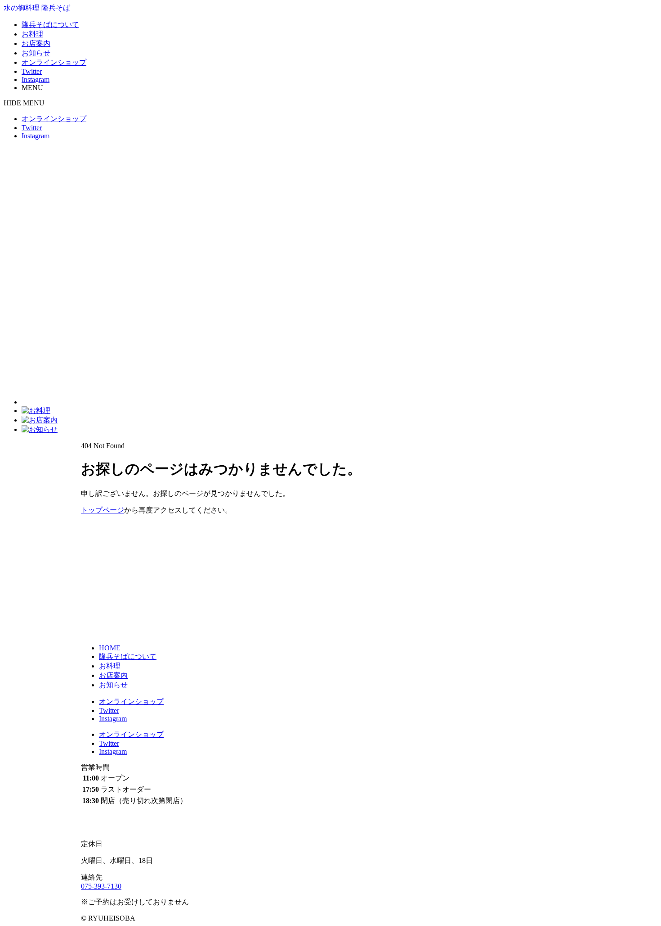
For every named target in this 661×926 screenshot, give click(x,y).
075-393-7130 (101, 886)
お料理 (32, 34)
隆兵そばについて (50, 24)
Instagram (35, 79)
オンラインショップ (54, 62)
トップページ (102, 510)
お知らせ (36, 53)
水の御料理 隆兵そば (37, 8)
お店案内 (36, 43)
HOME (110, 648)
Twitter (32, 71)
